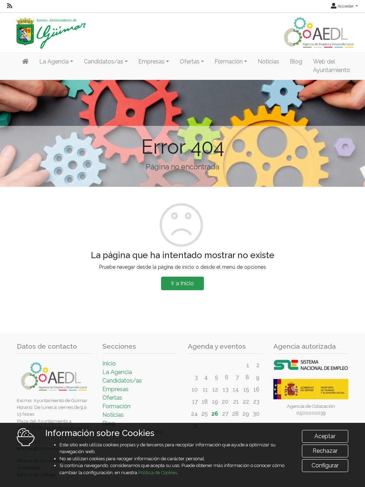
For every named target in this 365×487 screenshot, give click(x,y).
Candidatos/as (122, 380)
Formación (116, 406)
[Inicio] (25, 61)
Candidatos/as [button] (103, 61)
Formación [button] (229, 61)
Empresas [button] (151, 61)
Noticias (268, 61)
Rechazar (325, 450)
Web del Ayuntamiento (331, 65)
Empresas (115, 389)
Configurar (325, 465)
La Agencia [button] (54, 61)
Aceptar (324, 436)
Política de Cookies (157, 472)
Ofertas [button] (190, 61)
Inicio (109, 363)
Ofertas (112, 397)
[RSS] (9, 6)
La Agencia (117, 372)
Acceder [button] (345, 6)
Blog (296, 61)
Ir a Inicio (182, 283)
